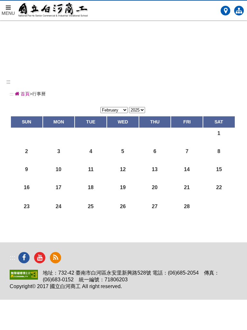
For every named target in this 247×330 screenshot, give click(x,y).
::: (8, 81)
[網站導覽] (239, 10)
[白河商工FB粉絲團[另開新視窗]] (24, 257)
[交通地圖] (225, 10)
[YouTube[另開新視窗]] (39, 257)
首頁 (24, 93)
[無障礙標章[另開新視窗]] (24, 278)
